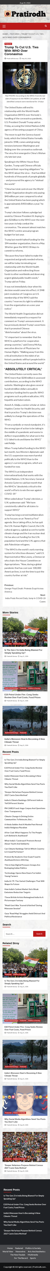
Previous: (23, 588)
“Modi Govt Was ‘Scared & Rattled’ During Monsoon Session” (23, 907)
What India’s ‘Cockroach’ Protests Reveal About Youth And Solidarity (22, 842)
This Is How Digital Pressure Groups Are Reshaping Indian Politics (22, 866)
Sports (33, 1258)
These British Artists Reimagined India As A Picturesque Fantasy (23, 898)
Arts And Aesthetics (36, 1251)
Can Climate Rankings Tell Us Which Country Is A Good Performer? (24, 850)
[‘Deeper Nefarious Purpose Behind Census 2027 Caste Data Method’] (25, 1147)
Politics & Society (19, 643)
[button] (5, 26)
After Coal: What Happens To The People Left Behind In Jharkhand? (23, 834)
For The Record (21, 1258)
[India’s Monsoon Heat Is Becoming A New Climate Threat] (25, 721)
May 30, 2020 (26, 58)
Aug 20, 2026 (24, 1125)
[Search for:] (18, 934)
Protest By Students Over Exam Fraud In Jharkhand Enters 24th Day (22, 858)
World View (8, 1251)
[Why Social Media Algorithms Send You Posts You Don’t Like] (25, 1101)
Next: (25, 598)
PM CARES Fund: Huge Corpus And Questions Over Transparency (24, 809)
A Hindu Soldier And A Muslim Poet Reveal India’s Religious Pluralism (23, 826)
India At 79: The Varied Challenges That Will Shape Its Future (24, 882)
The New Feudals (17, 1254)
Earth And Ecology (11, 688)
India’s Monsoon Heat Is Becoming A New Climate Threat (22, 777)
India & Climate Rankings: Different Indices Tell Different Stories (23, 801)
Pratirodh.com (39, 1267)
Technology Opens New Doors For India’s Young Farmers (22, 874)
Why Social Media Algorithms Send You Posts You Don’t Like (24, 785)
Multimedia (33, 1254)
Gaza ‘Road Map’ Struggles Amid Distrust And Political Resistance (24, 915)
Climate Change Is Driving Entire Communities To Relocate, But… (18, 818)
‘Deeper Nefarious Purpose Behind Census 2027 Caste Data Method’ (23, 793)
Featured (8, 44)
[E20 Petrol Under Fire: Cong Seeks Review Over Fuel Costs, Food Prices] (25, 676)
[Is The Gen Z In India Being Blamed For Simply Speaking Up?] (25, 632)
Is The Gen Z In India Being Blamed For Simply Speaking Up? (24, 761)
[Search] (45, 26)
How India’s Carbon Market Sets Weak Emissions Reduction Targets (21, 890)
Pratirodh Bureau (13, 58)
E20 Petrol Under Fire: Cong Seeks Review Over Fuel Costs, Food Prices (23, 769)
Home (10, 1248)
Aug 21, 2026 (24, 656)
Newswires (20, 1251)
